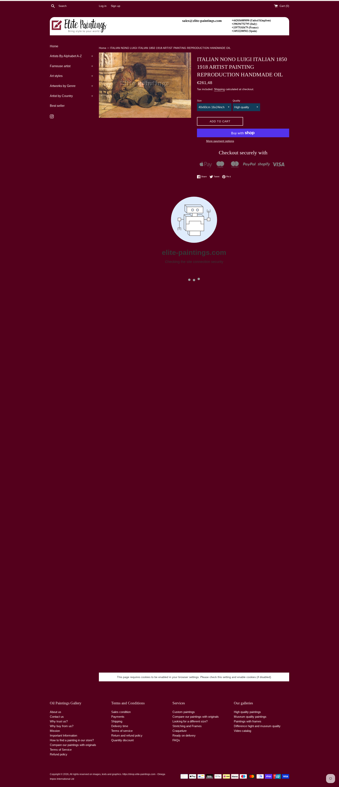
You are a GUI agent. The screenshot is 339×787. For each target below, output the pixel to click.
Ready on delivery (184, 735)
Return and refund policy (126, 735)
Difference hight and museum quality (257, 726)
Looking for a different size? (190, 721)
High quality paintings (247, 712)
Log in (103, 6)
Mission (55, 730)
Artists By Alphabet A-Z (71, 56)
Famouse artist (71, 66)
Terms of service (122, 730)
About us (55, 712)
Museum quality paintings (250, 716)
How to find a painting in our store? (72, 740)
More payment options (220, 141)
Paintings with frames (247, 721)
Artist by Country (71, 96)
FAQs (176, 740)
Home (54, 46)
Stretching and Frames (187, 726)
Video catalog (242, 730)
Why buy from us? (61, 726)
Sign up (115, 6)
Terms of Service (61, 749)
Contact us (57, 716)
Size (199, 100)
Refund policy (58, 754)
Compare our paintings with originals (73, 745)
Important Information (63, 735)
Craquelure (179, 730)
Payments (117, 716)
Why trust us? (59, 721)
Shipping (219, 89)
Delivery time (119, 726)
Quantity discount (122, 740)
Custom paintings (183, 712)
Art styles (71, 76)
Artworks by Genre (71, 86)
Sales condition (121, 712)
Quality (236, 100)
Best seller (57, 105)
